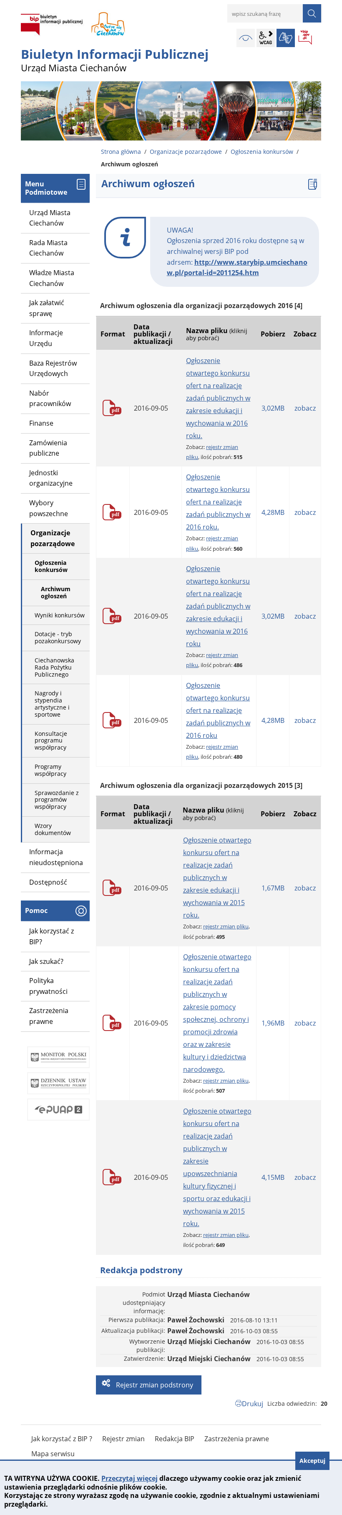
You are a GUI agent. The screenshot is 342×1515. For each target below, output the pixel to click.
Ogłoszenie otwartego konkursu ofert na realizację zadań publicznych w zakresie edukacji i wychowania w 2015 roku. (217, 877)
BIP (306, 38)
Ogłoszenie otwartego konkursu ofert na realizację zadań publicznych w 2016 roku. (218, 502)
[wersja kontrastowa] (245, 38)
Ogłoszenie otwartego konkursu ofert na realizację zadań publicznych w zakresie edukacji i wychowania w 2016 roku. (218, 398)
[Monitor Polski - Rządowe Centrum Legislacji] (58, 1057)
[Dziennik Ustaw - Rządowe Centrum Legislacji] (58, 1083)
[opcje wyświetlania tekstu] (265, 38)
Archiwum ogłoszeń (55, 592)
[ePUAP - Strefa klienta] (58, 1110)
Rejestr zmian (123, 1438)
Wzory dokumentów (53, 829)
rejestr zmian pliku (226, 926)
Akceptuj (312, 1461)
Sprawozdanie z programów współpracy (57, 800)
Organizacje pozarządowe (186, 152)
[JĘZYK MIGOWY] (286, 38)
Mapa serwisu (53, 1453)
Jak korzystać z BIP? (51, 936)
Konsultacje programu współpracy (51, 741)
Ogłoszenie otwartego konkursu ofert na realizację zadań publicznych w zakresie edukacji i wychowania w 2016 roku (218, 606)
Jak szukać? (46, 961)
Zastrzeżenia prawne (48, 1016)
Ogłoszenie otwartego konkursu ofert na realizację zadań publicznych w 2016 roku (218, 710)
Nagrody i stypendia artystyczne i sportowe (52, 703)
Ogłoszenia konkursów (262, 152)
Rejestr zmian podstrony (153, 1385)
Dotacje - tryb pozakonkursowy (58, 637)
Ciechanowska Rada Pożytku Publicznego (54, 667)
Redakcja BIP (174, 1438)
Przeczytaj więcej (129, 1478)
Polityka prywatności (48, 986)
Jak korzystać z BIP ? (61, 1438)
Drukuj (252, 1403)
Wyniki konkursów (60, 615)
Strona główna (121, 152)
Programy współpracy (50, 770)
